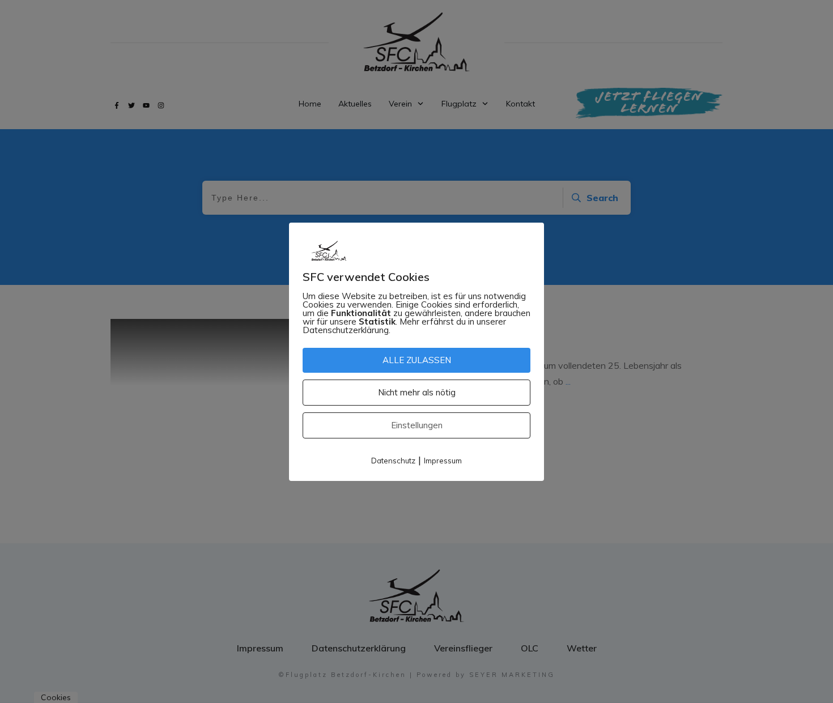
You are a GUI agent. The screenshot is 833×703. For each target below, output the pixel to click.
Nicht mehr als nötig (417, 392)
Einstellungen (417, 425)
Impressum (443, 460)
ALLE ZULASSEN (416, 360)
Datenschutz (393, 460)
